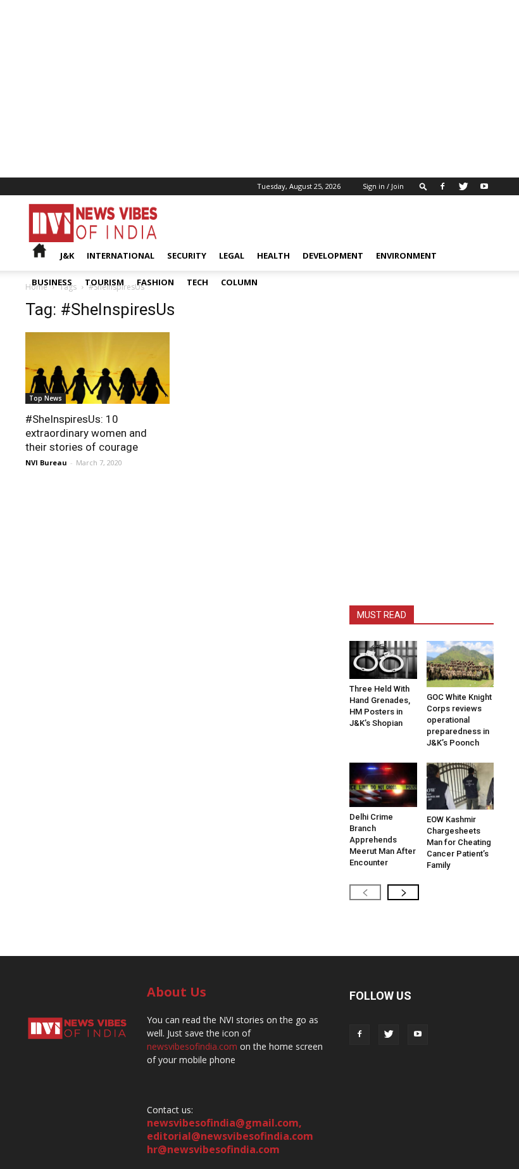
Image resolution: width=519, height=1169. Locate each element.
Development (333, 255)
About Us (176, 991)
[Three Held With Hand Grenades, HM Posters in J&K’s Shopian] (383, 660)
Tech (197, 282)
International (120, 255)
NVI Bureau (46, 462)
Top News (45, 398)
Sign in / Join (383, 186)
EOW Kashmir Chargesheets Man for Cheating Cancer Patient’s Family (459, 842)
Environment (406, 255)
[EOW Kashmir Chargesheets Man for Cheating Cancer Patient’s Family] (460, 786)
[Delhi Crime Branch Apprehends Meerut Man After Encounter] (383, 784)
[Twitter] (463, 186)
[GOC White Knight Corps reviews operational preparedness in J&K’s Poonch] (460, 664)
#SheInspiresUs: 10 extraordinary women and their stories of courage (86, 433)
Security (186, 255)
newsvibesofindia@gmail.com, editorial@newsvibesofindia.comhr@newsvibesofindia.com (230, 1136)
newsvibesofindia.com (192, 1046)
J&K (67, 255)
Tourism (104, 282)
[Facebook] (442, 186)
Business (52, 282)
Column (239, 282)
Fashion (155, 282)
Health (273, 255)
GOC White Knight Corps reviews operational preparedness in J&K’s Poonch (459, 719)
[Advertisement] (259, 89)
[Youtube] (484, 186)
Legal (231, 255)
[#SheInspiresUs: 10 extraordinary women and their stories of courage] (97, 368)
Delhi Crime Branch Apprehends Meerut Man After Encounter (382, 839)
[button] (423, 186)
